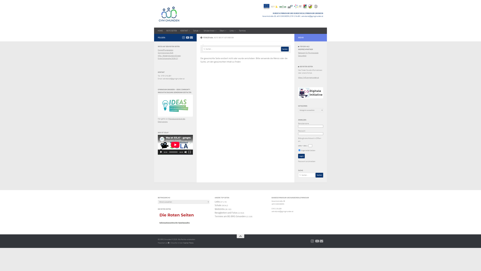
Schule (195, 31)
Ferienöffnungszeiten (165, 50)
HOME (160, 31)
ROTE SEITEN (171, 31)
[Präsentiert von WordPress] (168, 243)
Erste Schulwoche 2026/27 (168, 58)
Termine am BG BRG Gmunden (230, 216)
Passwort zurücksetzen (306, 161)
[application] (175, 145)
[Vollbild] (189, 152)
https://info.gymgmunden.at (308, 78)
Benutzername (303, 123)
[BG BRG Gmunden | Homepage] (169, 14)
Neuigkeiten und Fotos (226, 212)
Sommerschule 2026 (165, 53)
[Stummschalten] (185, 152)
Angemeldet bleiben (308, 150)
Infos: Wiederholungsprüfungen (169, 56)
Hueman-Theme (188, 243)
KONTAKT (184, 31)
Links (232, 31)
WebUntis (220, 209)
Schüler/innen (209, 31)
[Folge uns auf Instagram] (183, 37)
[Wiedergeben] (161, 152)
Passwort (301, 131)
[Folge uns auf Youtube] (187, 37)
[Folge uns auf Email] (191, 37)
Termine (242, 31)
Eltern (222, 31)
